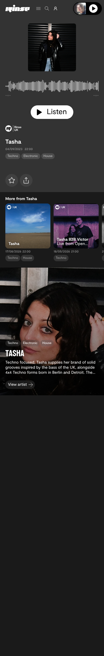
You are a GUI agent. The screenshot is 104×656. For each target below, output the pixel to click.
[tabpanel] (52, 87)
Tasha (13, 141)
